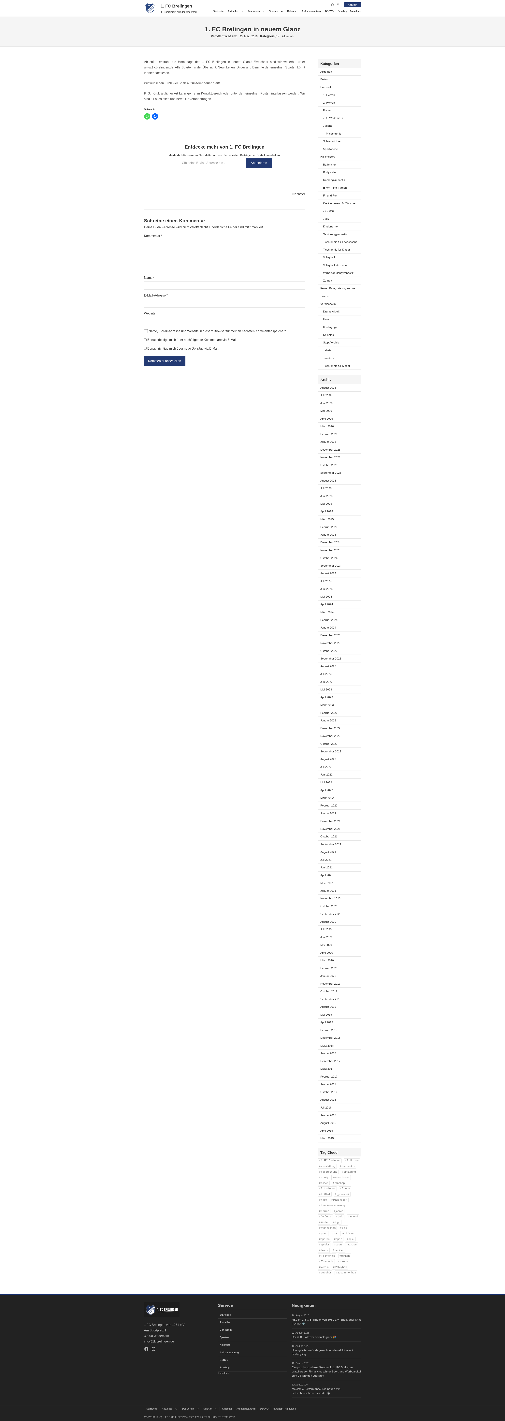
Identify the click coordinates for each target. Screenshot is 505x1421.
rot (335, 1233)
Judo (326, 218)
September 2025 (330, 472)
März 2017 (327, 1068)
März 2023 (327, 704)
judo (340, 1216)
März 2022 (327, 797)
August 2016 (328, 1099)
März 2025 (327, 519)
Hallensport (327, 156)
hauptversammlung (333, 1205)
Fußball (325, 1194)
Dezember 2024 (330, 542)
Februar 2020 (329, 968)
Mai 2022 (326, 782)
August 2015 (328, 1122)
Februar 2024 (329, 619)
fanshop (340, 1183)
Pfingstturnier (334, 133)
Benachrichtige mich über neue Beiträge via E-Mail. (183, 348)
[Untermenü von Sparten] (282, 11)
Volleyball (329, 257)
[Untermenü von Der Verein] (263, 11)
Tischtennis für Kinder (336, 249)
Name (149, 277)
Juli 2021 (326, 859)
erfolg (324, 1177)
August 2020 (328, 921)
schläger (348, 1233)
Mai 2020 (326, 945)
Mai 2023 (326, 689)
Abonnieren (259, 163)
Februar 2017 (329, 1076)
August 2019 (328, 1006)
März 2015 (327, 1138)
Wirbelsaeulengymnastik (338, 272)
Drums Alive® (331, 311)
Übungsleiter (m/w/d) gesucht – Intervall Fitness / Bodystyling (322, 1352)
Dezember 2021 (330, 821)
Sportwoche (330, 149)
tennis (324, 1250)
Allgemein (288, 36)
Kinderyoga (330, 327)
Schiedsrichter (332, 141)
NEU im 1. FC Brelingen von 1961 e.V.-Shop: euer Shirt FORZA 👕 (326, 1321)
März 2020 (327, 960)
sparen (325, 1239)
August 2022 (328, 759)
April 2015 (326, 1130)
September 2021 (330, 844)
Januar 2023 (328, 720)
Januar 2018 (328, 1053)
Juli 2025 (326, 488)
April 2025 (326, 511)
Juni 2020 (326, 937)
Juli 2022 (326, 766)
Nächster (298, 194)
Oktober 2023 (329, 650)
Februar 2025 (329, 527)
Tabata (327, 350)
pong (324, 1233)
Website (149, 313)
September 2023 (330, 658)
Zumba (327, 280)
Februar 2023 (329, 712)
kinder (325, 1222)
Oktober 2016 (329, 1092)
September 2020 (330, 914)
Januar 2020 (328, 976)
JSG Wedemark (333, 118)
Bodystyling (330, 172)
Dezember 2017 (330, 1061)
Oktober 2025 (329, 465)
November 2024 (330, 550)
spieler (325, 1244)
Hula (326, 319)
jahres (339, 1211)
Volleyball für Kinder (335, 265)
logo (337, 1222)
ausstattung (328, 1166)
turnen (344, 1261)
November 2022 (330, 735)
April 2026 (326, 418)
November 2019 (330, 983)
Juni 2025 (326, 496)
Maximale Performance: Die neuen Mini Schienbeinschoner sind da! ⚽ (316, 1391)
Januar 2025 (328, 534)
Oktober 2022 (329, 743)
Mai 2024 (326, 596)
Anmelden (355, 11)
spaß (339, 1239)
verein (325, 1267)
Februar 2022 (329, 805)
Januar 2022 (328, 813)
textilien (339, 1250)
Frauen (327, 110)
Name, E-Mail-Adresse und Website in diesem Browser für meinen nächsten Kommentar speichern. (218, 331)
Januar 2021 (328, 890)
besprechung (329, 1171)
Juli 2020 (326, 929)
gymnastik (343, 1194)
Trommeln (327, 1261)
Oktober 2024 (329, 557)
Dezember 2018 (330, 1037)
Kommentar (153, 236)
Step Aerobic (331, 342)
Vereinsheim (328, 303)
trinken (345, 1255)
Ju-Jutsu (328, 210)
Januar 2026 (328, 441)
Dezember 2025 (330, 449)
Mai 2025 (326, 503)
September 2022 (330, 751)
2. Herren (329, 102)
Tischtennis (328, 1255)
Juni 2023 (326, 681)
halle (324, 1199)
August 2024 (328, 573)
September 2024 (330, 565)
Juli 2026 (326, 395)
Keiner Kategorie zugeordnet (338, 288)
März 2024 (327, 612)
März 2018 (327, 1045)
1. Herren (329, 94)
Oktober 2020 (329, 906)
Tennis (324, 296)
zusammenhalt (347, 1272)
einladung (350, 1171)
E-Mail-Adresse (156, 295)
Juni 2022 (326, 774)
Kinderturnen (331, 226)
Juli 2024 (326, 581)
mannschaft (328, 1227)
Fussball (325, 87)
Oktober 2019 (329, 991)
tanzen (352, 1244)
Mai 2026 (326, 410)
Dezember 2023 (330, 635)
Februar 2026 (329, 434)
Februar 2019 (329, 1030)
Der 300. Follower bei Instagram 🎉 (314, 1337)
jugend (354, 1216)
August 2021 (328, 852)
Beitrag (324, 79)
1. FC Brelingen (176, 6)
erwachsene (342, 1177)
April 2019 (326, 1022)
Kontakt (352, 4)
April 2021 (326, 875)
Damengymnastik (334, 179)
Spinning (328, 334)
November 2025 (330, 457)
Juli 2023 (326, 673)
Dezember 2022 (330, 728)
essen (324, 1183)
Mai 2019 (326, 1014)
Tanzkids (328, 358)
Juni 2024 (326, 588)
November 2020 (330, 898)
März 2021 (327, 883)
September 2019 (330, 999)
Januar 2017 (328, 1084)
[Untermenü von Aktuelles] (242, 11)
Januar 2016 (328, 1115)
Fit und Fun (330, 195)
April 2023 (326, 697)
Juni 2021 (326, 867)
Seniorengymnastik (335, 234)
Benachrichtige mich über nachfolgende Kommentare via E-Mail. (192, 339)
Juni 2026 (326, 403)
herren (325, 1211)
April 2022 (326, 790)
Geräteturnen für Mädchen (339, 203)
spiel (351, 1239)
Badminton (330, 164)
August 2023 (328, 666)
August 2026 (328, 387)
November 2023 (330, 643)
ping (344, 1227)
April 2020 (326, 952)
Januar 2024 (328, 627)
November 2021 (330, 828)
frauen (346, 1188)
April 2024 (326, 604)
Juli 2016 (326, 1107)
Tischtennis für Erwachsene (340, 241)
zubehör (326, 1272)
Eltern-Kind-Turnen (335, 187)
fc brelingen (328, 1188)
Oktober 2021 (329, 836)
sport (339, 1244)
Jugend (327, 125)
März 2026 (327, 426)
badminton (348, 1166)
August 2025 (328, 480)
